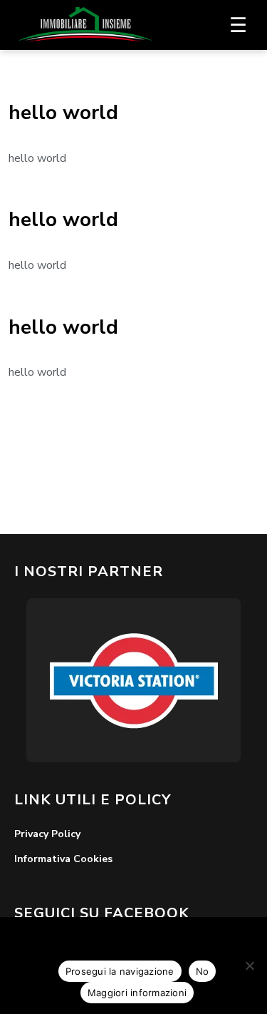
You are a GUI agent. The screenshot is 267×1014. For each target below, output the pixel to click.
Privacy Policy (47, 834)
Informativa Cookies (63, 859)
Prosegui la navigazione (120, 971)
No (202, 971)
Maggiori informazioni (137, 992)
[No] (249, 965)
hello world (63, 112)
